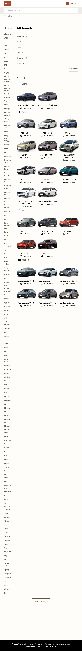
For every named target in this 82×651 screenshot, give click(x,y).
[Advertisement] (41, 625)
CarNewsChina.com (25, 644)
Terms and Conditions (34, 647)
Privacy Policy (51, 647)
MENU (7, 4)
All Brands (7, 34)
